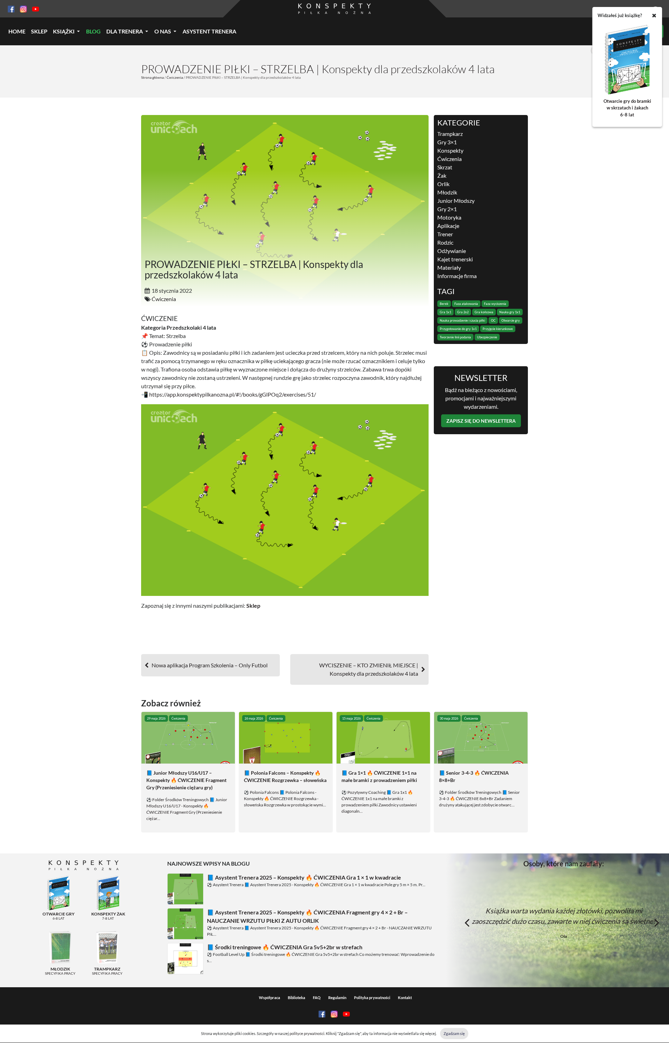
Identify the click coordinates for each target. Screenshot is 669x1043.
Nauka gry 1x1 (509, 312)
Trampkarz (450, 133)
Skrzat (444, 167)
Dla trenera (124, 31)
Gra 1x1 (445, 312)
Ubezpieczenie (487, 337)
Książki (64, 31)
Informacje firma (457, 276)
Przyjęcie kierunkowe (498, 329)
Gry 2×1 (447, 209)
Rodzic (445, 242)
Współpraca (269, 997)
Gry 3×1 (447, 142)
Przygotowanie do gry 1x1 (458, 329)
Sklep (39, 31)
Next (657, 922)
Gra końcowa (484, 312)
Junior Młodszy (456, 200)
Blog (93, 31)
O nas (162, 31)
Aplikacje (448, 225)
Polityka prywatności (372, 997)
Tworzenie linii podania (455, 337)
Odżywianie (451, 250)
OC (493, 320)
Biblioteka (296, 997)
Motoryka (449, 217)
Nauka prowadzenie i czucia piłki (462, 320)
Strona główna (152, 77)
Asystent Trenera (209, 31)
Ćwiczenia (175, 77)
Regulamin (337, 997)
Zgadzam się (454, 1033)
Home (16, 31)
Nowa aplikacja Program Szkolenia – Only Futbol (210, 665)
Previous (467, 922)
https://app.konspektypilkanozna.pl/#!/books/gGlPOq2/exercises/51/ (232, 394)
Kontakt (405, 997)
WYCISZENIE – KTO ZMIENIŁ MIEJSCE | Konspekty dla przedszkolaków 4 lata (368, 669)
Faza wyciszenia (495, 304)
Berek (444, 304)
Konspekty (450, 150)
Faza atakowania (466, 304)
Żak (441, 175)
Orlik (443, 184)
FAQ (317, 997)
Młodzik (447, 192)
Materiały (449, 267)
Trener (445, 234)
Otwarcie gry (510, 320)
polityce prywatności (307, 1033)
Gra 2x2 (463, 312)
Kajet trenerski (455, 259)
